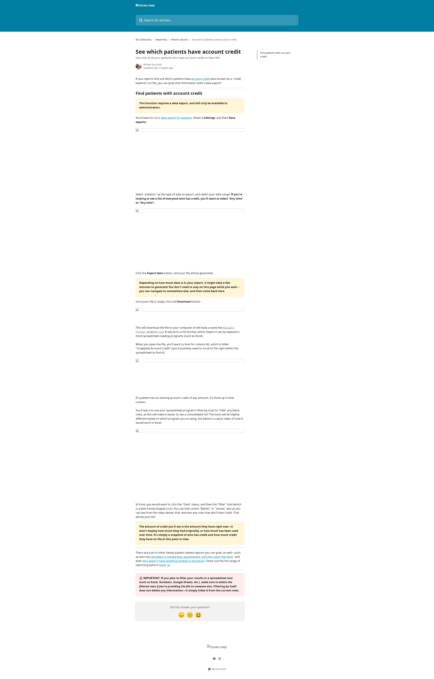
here (162, 565)
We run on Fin (219, 669)
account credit (200, 79)
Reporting (161, 39)
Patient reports (179, 39)
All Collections (144, 39)
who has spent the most (217, 557)
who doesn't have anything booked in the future (173, 561)
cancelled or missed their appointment (175, 557)
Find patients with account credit (275, 54)
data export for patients (176, 118)
